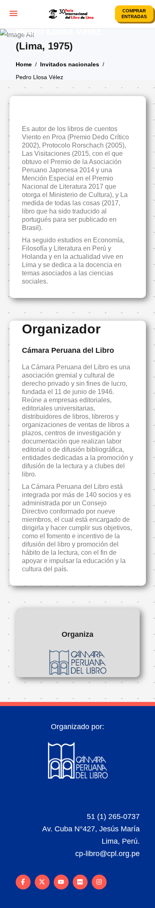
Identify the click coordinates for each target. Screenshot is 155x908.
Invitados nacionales (69, 64)
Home (24, 64)
